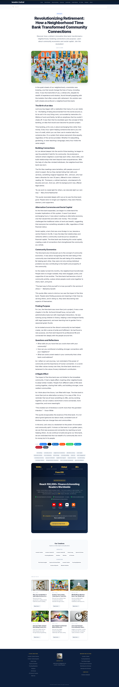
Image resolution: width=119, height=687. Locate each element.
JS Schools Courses (33, 673)
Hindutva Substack (85, 674)
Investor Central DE (60, 552)
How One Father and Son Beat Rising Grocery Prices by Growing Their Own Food (40, 626)
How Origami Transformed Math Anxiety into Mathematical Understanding (59, 626)
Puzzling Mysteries (49, 555)
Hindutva (58, 555)
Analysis (86, 2)
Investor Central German (33, 656)
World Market (47, 2)
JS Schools (71, 555)
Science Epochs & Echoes (86, 663)
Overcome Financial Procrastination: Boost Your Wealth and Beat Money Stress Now (78, 626)
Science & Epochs (54, 565)
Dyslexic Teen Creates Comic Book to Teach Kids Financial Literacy (59, 595)
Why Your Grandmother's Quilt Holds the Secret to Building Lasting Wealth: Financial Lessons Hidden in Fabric (40, 595)
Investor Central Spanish (33, 658)
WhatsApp (70, 444)
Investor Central (39, 552)
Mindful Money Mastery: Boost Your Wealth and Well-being (78, 595)
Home (41, 2)
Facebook (44, 444)
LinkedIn (56, 444)
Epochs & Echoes (79, 552)
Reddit (63, 444)
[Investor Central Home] (18, 2)
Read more (37, 606)
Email (46, 447)
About (91, 2)
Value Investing (55, 2)
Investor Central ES (49, 552)
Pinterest (39, 447)
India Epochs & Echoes (86, 668)
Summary (62, 2)
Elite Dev (65, 555)
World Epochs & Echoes (85, 666)
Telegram (78, 444)
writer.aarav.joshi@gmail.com (59, 663)
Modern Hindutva (65, 565)
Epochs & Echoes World (55, 562)
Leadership (67, 2)
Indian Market (75, 2)
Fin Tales (81, 2)
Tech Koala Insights (42, 562)
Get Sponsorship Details (58, 523)
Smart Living (70, 552)
